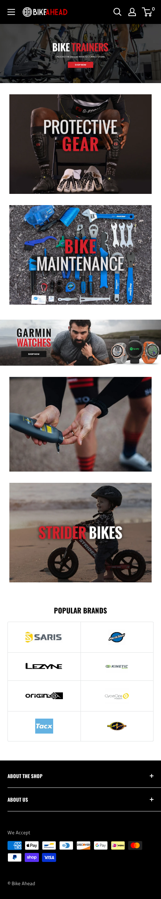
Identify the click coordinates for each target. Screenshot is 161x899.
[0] (147, 11)
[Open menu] (11, 12)
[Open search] (117, 12)
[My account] (132, 12)
